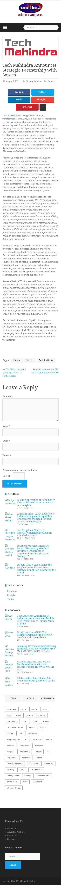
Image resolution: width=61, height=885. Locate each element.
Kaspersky (32, 733)
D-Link (46, 721)
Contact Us (12, 835)
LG (26, 739)
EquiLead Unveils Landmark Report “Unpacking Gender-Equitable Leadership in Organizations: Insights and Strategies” (33, 550)
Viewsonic (37, 781)
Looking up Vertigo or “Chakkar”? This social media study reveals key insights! (36, 502)
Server (22, 769)
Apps (24, 709)
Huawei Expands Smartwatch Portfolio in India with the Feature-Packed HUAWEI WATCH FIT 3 (35, 665)
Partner (51, 81)
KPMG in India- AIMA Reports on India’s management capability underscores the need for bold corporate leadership (35, 517)
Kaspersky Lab (13, 739)
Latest (30, 698)
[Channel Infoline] (30, 9)
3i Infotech (11, 709)
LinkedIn (18, 99)
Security (10, 769)
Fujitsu (43, 727)
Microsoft (37, 739)
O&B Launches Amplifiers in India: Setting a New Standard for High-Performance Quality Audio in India (36, 619)
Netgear (10, 751)
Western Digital (13, 788)
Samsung (49, 763)
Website (6, 455)
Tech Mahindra (9, 115)
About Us (11, 828)
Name (6, 426)
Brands (30, 715)
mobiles (10, 745)
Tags (13, 698)
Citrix (25, 721)
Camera (41, 715)
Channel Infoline (33, 81)
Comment (7, 396)
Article (34, 709)
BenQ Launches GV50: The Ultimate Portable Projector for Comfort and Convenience (34, 635)
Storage (27, 775)
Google (41, 99)
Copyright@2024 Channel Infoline (19, 880)
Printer (39, 757)
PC (48, 751)
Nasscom (38, 745)
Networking (25, 751)
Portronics (26, 757)
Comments (47, 698)
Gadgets (10, 733)
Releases (11, 839)
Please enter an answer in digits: (19, 470)
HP (21, 733)
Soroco (29, 360)
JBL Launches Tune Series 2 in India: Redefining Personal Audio (36, 679)
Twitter (41, 92)
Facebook (19, 92)
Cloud (35, 721)
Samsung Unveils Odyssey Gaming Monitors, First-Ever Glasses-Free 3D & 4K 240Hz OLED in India (36, 649)
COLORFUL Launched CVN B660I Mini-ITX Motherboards (14, 372)
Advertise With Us (16, 831)
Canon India (12, 721)
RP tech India (34, 763)
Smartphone (36, 769)
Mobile (49, 739)
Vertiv (25, 781)
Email (6, 440)
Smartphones (13, 775)
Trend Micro (12, 781)
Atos (9, 715)
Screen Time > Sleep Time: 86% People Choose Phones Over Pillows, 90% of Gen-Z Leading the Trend (36, 568)
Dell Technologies (15, 727)
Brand (18, 715)
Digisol (31, 727)
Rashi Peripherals (15, 763)
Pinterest (27, 107)
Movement (24, 745)
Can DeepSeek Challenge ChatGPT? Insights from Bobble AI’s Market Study (34, 533)
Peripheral (11, 757)
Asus (45, 709)
